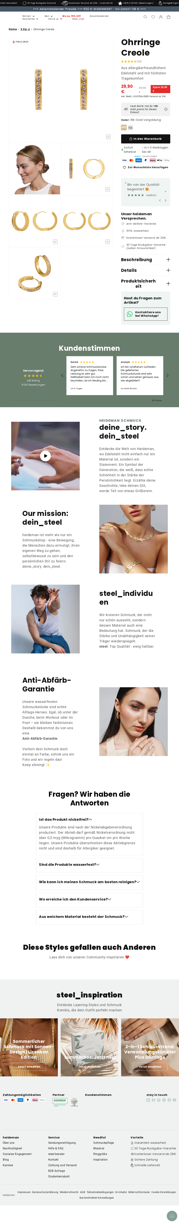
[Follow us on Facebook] (153, 1100)
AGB (82, 1192)
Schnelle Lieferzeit (147, 1165)
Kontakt (53, 1159)
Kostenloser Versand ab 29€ (155, 1154)
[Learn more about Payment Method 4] (145, 160)
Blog (6, 1159)
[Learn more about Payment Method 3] (138, 160)
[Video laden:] (45, 456)
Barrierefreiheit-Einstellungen (97, 1197)
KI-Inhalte (121, 1192)
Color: (125, 120)
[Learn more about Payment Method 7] (167, 160)
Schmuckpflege (103, 1142)
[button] (25, 16)
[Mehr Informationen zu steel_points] (165, 109)
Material (98, 1148)
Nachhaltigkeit (12, 1148)
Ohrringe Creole (43, 29)
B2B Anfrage (56, 1170)
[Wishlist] (153, 17)
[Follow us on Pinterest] (158, 1100)
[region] (115, 376)
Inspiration (100, 1159)
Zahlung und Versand (62, 1165)
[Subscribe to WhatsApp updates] (164, 1100)
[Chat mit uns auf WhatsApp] (172, 1216)
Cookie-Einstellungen (163, 1192)
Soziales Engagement (17, 1154)
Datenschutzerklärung (45, 1192)
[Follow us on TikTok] (169, 1100)
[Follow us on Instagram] (148, 1100)
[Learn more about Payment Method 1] (124, 160)
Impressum (24, 1192)
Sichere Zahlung (146, 1160)
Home (13, 29)
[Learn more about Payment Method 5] (152, 160)
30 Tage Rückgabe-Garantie (155, 1148)
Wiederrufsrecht (69, 1192)
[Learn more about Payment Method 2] (131, 160)
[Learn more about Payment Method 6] (159, 160)
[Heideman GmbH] (9, 17)
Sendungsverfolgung (62, 1142)
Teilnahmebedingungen (100, 1192)
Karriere (8, 1165)
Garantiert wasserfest (150, 1143)
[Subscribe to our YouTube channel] (174, 1099)
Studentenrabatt (59, 1176)
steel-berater (56, 1154)
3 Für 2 (25, 29)
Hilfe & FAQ (55, 1148)
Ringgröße (100, 1154)
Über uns (9, 1142)
